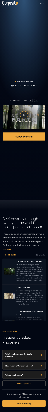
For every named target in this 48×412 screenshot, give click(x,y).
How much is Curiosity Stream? (19, 365)
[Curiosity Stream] (10, 3)
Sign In (43, 3)
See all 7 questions (24, 383)
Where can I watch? (14, 374)
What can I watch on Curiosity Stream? (18, 355)
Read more (6, 249)
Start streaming (24, 136)
